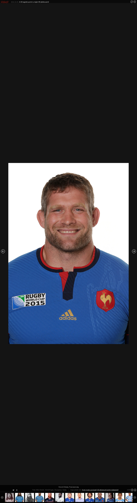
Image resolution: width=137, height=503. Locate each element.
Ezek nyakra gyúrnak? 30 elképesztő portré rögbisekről (100, 490)
